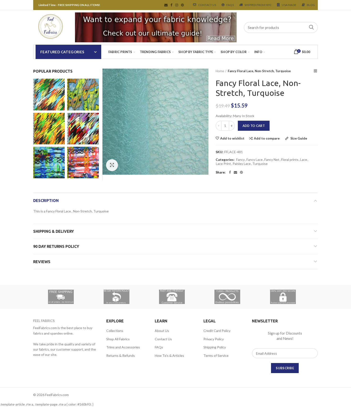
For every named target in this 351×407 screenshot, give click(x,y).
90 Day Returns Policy (56, 246)
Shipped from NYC (258, 5)
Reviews (41, 262)
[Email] (235, 172)
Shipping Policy (214, 347)
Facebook (171, 5)
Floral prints (289, 160)
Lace (303, 160)
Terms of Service (216, 355)
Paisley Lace (242, 164)
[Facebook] (230, 172)
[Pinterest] (241, 172)
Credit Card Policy (216, 331)
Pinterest (182, 5)
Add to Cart (254, 126)
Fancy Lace (254, 160)
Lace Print (223, 164)
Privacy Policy (213, 339)
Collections (114, 331)
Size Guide (298, 138)
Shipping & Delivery (53, 231)
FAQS (230, 5)
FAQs (159, 347)
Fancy (240, 160)
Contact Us (207, 5)
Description (46, 200)
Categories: (225, 160)
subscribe (285, 368)
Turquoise (260, 164)
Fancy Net (271, 160)
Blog (311, 5)
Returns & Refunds (120, 355)
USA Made (289, 5)
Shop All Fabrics (118, 339)
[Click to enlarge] (112, 165)
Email (166, 5)
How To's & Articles (169, 355)
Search (311, 27)
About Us (162, 331)
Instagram (177, 5)
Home (220, 71)
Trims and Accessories (123, 347)
